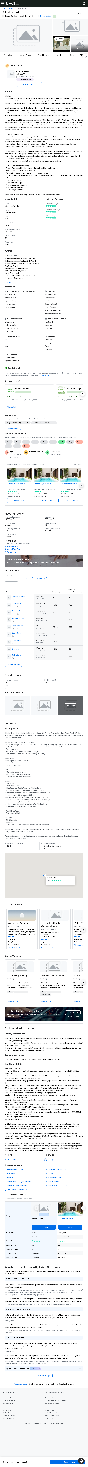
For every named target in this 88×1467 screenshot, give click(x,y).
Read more (9, 282)
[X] (46, 1160)
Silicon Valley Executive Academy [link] (53, 975)
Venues (10, 8)
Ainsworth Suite (18, 618)
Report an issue (20, 1384)
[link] (20, 966)
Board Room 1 (17, 633)
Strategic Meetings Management (55, 1400)
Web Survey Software (52, 1403)
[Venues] (84, 3)
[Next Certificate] (82, 394)
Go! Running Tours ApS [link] (18, 975)
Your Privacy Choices (9, 1418)
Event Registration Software (54, 1395)
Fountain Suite (17, 626)
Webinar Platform (50, 1406)
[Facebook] (51, 1160)
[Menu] (2, 3)
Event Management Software (54, 1392)
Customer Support (9, 1415)
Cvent (4, 8)
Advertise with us (50, 1418)
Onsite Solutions (8, 1403)
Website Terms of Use (52, 1415)
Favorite (83, 14)
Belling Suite (16, 655)
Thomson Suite (17, 611)
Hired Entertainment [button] (21, 991)
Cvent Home (7, 1410)
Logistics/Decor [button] (45, 994)
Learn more (44, 376)
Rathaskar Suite (18, 604)
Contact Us (6, 1413)
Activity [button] (10, 991)
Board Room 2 (17, 640)
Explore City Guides (9, 1400)
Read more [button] (12, 936)
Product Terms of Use (52, 1413)
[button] (26, 35)
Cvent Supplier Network (10, 1392)
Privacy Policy (49, 1410)
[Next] (85, 56)
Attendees (9, 576)
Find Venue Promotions (10, 1398)
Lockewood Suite (18, 596)
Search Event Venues (10, 1395)
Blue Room (16, 649)
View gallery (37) (79, 48)
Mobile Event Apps (51, 1398)
